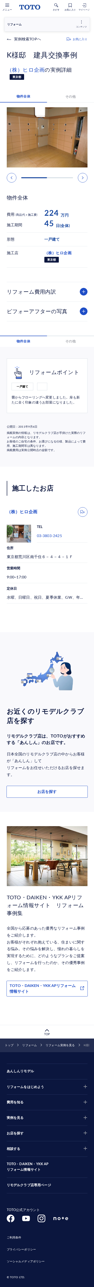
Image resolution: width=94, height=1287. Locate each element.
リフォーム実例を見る (60, 1045)
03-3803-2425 (49, 536)
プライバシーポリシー (21, 1249)
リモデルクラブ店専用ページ (29, 1185)
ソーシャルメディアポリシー (26, 1261)
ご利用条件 (14, 1237)
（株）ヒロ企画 (26, 70)
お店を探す (47, 792)
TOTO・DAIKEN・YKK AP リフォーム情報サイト (28, 1167)
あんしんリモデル (20, 1071)
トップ (9, 1045)
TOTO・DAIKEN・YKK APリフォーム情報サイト (43, 988)
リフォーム (29, 1045)
